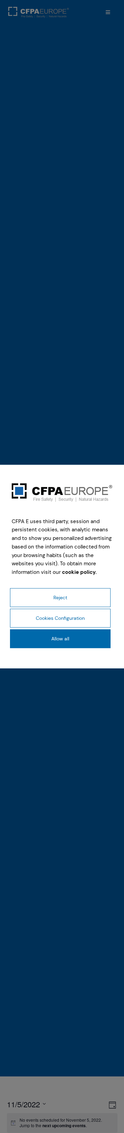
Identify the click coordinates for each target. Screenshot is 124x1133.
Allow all (60, 639)
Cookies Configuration (60, 618)
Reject (60, 597)
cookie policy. (79, 572)
